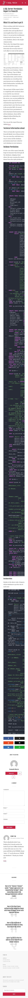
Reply (4, 860)
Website (5, 819)
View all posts (11, 773)
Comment (6, 789)
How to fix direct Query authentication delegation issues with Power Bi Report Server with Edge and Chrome (14, 909)
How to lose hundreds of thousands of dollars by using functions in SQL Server (14, 925)
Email (5, 813)
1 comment (6, 19)
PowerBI (7, 15)
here (9, 124)
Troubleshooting (13, 15)
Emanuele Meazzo (9, 13)
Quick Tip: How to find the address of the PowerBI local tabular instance (14, 940)
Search (14, 994)
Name (5, 807)
